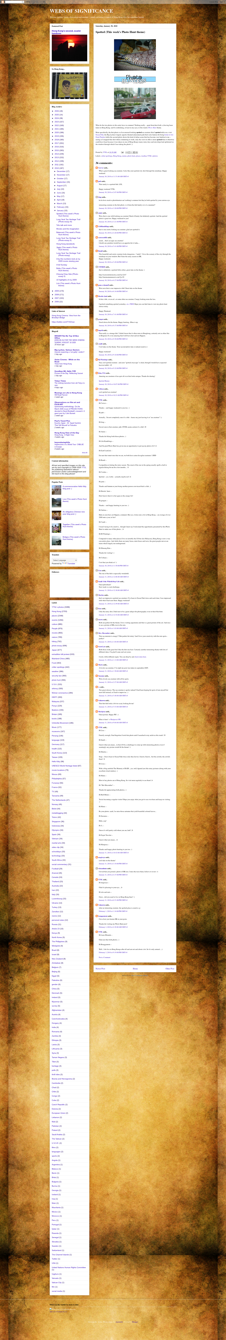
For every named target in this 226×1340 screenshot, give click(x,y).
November (61, 175)
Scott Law (101, 646)
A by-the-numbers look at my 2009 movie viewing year (68, 260)
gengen (100, 319)
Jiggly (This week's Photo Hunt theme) (66, 248)
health (54, 749)
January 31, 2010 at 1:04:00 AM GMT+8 (113, 642)
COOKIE (101, 267)
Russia (54, 924)
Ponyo (54, 706)
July (59, 189)
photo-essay (57, 646)
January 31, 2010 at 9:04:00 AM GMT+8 (113, 722)
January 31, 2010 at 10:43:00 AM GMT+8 (114, 852)
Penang (55, 736)
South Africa (57, 860)
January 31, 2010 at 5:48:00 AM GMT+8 (113, 695)
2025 (57, 115)
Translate (71, 563)
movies (55, 633)
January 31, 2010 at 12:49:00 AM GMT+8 (114, 603)
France (55, 787)
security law (56, 676)
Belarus (55, 1169)
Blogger (135, 1322)
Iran (53, 890)
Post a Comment (104, 957)
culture (54, 624)
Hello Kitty (56, 761)
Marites (101, 595)
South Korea (57, 753)
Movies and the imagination (67, 229)
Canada (55, 877)
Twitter (54, 1259)
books (54, 719)
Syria (54, 1053)
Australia (55, 886)
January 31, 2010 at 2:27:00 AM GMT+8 (113, 682)
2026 (57, 111)
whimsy (55, 688)
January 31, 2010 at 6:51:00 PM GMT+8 (113, 900)
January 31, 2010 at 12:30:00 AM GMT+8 (114, 590)
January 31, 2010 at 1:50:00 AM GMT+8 (113, 671)
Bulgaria (55, 1182)
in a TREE (130, 304)
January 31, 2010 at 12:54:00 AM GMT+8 (114, 615)
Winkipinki (56, 946)
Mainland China (58, 659)
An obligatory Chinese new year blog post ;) (74, 513)
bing (99, 197)
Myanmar (56, 1002)
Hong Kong (117, 156)
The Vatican (57, 1139)
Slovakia (55, 1242)
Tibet (54, 1062)
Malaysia (55, 701)
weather (144, 156)
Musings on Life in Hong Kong (68, 393)
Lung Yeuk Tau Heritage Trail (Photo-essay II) (68, 239)
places (138, 156)
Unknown (101, 700)
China (54, 989)
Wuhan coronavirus (60, 693)
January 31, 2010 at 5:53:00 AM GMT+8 (113, 706)
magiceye (101, 857)
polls (54, 1070)
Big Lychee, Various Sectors (67, 350)
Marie (100, 664)
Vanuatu (55, 1278)
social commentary (59, 864)
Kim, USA (102, 373)
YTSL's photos (152, 156)
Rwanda (55, 1233)
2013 (57, 157)
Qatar (54, 1229)
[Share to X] (131, 152)
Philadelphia (57, 779)
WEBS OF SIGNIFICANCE (81, 11)
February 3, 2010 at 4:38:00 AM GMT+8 (113, 927)
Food (54, 663)
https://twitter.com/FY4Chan (63, 322)
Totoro (54, 817)
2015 (57, 150)
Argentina (56, 1164)
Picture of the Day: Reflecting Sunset (69, 373)
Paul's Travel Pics (62, 421)
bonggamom (103, 916)
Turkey (54, 907)
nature (124, 156)
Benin (54, 1173)
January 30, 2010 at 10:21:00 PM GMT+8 (113, 395)
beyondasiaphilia (62, 442)
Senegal (55, 1237)
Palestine (55, 980)
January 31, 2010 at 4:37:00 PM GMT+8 (113, 875)
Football (55, 869)
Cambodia (56, 1083)
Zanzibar (55, 912)
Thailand (55, 881)
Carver (101, 167)
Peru (54, 1220)
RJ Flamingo (103, 359)
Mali (53, 1122)
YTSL (100, 400)
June (59, 193)
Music (54, 727)
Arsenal (55, 873)
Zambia (55, 1036)
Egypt (54, 976)
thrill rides (56, 1074)
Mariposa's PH (115, 719)
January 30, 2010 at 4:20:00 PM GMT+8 (113, 233)
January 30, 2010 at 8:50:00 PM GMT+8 (113, 339)
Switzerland (56, 1250)
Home (135, 968)
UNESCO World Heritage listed (64, 766)
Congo (54, 1096)
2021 (57, 129)
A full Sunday (61, 265)
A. (99, 687)
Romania (55, 1032)
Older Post (170, 968)
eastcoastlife (102, 237)
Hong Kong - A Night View (64, 435)
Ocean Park (100, 134)
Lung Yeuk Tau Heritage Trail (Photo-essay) (68, 254)
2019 (57, 136)
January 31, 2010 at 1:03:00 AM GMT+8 (113, 628)
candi (100, 343)
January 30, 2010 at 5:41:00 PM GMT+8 (113, 246)
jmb (99, 181)
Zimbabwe (56, 963)
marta (100, 619)
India (54, 1027)
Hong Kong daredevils (65, 244)
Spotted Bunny (104, 381)
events (54, 620)
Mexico (55, 1212)
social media (57, 1291)
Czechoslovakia (58, 1019)
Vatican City (56, 1282)
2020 (57, 132)
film (53, 1287)
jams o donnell (103, 285)
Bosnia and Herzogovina (62, 1079)
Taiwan (55, 757)
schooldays (56, 851)
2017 (57, 143)
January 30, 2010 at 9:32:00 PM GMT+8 (113, 368)
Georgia (55, 1190)
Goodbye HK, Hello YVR (65, 371)
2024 (57, 118)
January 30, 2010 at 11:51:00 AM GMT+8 (114, 176)
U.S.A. (54, 684)
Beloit (54, 809)
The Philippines (58, 941)
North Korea (57, 937)
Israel (54, 954)
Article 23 (56, 929)
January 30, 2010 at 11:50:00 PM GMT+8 (113, 565)
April (59, 200)
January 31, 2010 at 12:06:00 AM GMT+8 (114, 577)
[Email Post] (122, 152)
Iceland (55, 1194)
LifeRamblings (103, 226)
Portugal (55, 1225)
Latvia (54, 1044)
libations (55, 710)
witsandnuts (102, 868)
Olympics (55, 830)
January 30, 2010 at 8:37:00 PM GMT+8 (113, 325)
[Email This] (126, 152)
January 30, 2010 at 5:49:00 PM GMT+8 (113, 262)
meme (54, 916)
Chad (54, 1087)
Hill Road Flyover (61, 395)
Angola (55, 1160)
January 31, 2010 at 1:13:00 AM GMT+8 (113, 660)
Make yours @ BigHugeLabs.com (58, 1312)
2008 (57, 295)
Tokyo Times (60, 381)
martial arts (56, 843)
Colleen (101, 389)
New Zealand (57, 959)
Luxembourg (57, 899)
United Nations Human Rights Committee (69, 1267)
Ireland (55, 997)
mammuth (119, 1322)
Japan (54, 650)
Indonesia (56, 826)
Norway (55, 804)
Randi (100, 251)
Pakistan (55, 1126)
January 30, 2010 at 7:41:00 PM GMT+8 (113, 314)
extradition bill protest (60, 654)
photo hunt (131, 156)
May (59, 196)
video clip (56, 847)
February (61, 207)
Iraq (53, 1199)
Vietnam (55, 839)
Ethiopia (55, 1040)
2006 (57, 302)
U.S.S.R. (55, 1143)
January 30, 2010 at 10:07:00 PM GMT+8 (113, 384)
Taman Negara (58, 1057)
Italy (53, 894)
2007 (57, 298)
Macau (54, 774)
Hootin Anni (102, 296)
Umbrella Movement (60, 723)
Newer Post (100, 968)
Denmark (55, 993)
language (56, 740)
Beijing (54, 972)
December (61, 171)
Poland (55, 1130)
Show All (84, 452)
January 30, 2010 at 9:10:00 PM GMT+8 (113, 355)
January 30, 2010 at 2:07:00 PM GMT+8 (113, 192)
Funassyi (55, 783)
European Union (58, 1113)
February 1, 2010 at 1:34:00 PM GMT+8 (113, 911)
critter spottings (106, 156)
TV (53, 791)
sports (54, 1156)
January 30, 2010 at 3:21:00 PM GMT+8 (113, 221)
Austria (55, 1014)
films (54, 1147)
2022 (57, 125)
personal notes (58, 920)
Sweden (55, 1246)
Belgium (55, 967)
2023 (57, 122)
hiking (54, 641)
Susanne (101, 676)
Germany (56, 744)
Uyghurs (55, 1274)
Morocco (55, 1216)
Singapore (56, 821)
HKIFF (54, 697)
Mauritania (56, 1207)
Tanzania (55, 796)
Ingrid (100, 330)
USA (53, 1263)
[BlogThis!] (129, 152)
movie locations (58, 770)
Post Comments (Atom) (140, 975)
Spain (54, 834)
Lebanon (55, 1117)
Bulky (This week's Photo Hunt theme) (66, 269)
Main (54, 1203)
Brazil (54, 950)
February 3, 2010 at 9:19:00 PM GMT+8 (113, 952)
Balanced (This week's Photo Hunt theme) (68, 233)
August (60, 185)
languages (56, 1152)
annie (100, 213)
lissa (99, 608)
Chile (54, 1092)
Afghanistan (57, 1010)
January (60, 210)
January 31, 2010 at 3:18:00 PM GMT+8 (113, 863)
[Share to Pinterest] (136, 152)
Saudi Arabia (57, 1134)
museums (56, 731)
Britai (54, 1177)
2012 (57, 161)
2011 (57, 165)
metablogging (57, 813)
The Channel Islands (60, 1255)
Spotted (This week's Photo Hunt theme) (67, 215)
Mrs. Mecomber (104, 633)
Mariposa (101, 711)
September (62, 182)
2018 (57, 140)
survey (54, 1006)
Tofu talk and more (64, 225)
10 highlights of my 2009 (66, 280)
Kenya (54, 933)
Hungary (55, 1023)
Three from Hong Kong (63, 364)
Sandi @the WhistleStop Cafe (109, 581)
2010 (57, 168)
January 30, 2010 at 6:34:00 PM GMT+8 (113, 291)
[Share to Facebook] (134, 152)
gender (55, 984)
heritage (55, 1066)
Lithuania (55, 1049)
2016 (57, 147)
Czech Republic (58, 1104)
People (55, 628)
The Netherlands (59, 800)
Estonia (55, 1109)
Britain (54, 714)
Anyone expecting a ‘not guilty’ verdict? (69, 352)
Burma (54, 1186)
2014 (57, 154)
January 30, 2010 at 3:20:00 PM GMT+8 (113, 208)
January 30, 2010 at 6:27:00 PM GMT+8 (113, 280)
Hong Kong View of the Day (67, 433)
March (60, 203)
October (60, 178)
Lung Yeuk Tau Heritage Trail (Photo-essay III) (68, 220)
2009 (57, 291)
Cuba (54, 1100)
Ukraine (55, 903)
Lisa (99, 570)
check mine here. (140, 657)
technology (56, 856)
